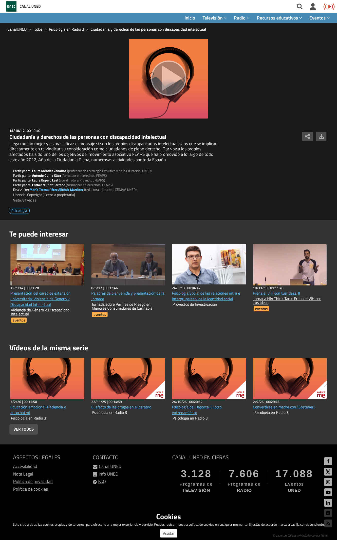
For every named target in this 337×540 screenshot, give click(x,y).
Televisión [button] (213, 17)
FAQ (102, 481)
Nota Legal (23, 474)
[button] (325, 280)
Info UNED (108, 474)
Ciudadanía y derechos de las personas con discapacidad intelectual (148, 29)
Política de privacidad (33, 481)
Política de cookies (30, 489)
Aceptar (168, 533)
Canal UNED (110, 466)
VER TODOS (24, 429)
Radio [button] (240, 17)
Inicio (190, 17)
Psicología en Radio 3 (66, 29)
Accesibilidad (25, 466)
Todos (37, 29)
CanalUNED (17, 29)
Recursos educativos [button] (278, 17)
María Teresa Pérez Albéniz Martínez (56, 189)
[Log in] (313, 7)
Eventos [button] (318, 17)
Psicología (19, 210)
